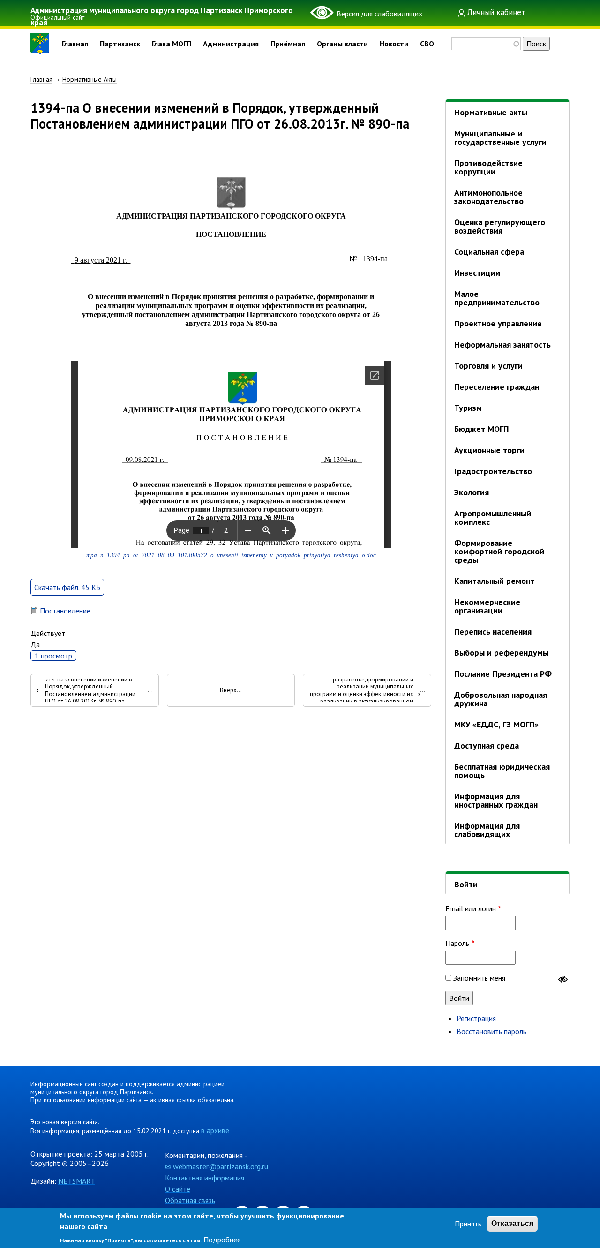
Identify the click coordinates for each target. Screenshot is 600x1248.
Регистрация (476, 1018)
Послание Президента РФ (503, 673)
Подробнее (222, 1239)
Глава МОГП (171, 43)
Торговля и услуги (488, 365)
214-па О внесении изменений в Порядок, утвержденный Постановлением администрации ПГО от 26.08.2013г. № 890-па (86, 690)
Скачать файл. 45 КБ (67, 587)
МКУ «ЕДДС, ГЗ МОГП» (496, 724)
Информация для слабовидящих (487, 830)
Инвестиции (477, 272)
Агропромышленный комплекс (492, 517)
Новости (394, 43)
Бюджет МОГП (481, 429)
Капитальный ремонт (494, 580)
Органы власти (342, 43)
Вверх (228, 690)
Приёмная (287, 43)
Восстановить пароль (491, 1031)
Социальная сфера (489, 251)
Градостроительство (493, 471)
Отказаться (512, 1223)
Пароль (457, 943)
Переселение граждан (496, 386)
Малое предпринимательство (497, 298)
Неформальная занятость (502, 344)
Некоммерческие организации (487, 606)
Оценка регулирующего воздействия (499, 226)
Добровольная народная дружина (500, 699)
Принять (468, 1223)
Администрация (231, 43)
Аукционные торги (489, 450)
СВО (427, 43)
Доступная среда (486, 745)
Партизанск (120, 43)
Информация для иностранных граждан (496, 800)
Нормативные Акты (89, 79)
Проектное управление (498, 323)
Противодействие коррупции (488, 167)
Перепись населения (493, 631)
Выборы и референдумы (501, 652)
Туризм (468, 407)
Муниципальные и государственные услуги (500, 137)
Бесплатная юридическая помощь (502, 770)
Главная (75, 43)
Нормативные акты (490, 112)
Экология (471, 492)
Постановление (65, 610)
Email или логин (470, 908)
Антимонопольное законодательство (489, 196)
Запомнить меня (479, 978)
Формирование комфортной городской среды (499, 551)
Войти (466, 884)
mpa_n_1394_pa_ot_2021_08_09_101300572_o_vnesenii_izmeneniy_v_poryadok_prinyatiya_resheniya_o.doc (231, 555)
